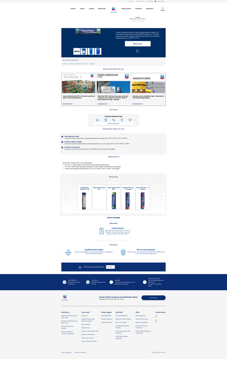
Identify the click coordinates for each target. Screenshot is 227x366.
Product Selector (118, 228)
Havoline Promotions (141, 319)
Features (71, 63)
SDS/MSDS (149, 1)
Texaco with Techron (87, 338)
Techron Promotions (141, 322)
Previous (92, 120)
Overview (65, 63)
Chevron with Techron (88, 334)
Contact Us (131, 1)
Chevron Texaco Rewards (89, 341)
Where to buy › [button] (137, 44)
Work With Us (72, 280)
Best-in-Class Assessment (146, 250)
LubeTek (117, 280)
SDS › (137, 52)
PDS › (137, 50)
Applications (78, 63)
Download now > (68, 104)
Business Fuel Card (154, 278)
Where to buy (85, 328)
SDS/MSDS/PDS (106, 315)
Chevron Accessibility (80, 352)
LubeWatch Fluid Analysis (94, 250)
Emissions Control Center (123, 319)
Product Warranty (106, 319)
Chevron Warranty (140, 1)
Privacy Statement (66, 352)
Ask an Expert (85, 324)
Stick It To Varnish (121, 322)
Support (92, 63)
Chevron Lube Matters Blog (89, 331)
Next (135, 120)
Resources (86, 63)
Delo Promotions (140, 315)
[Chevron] (113, 13)
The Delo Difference (122, 315)
